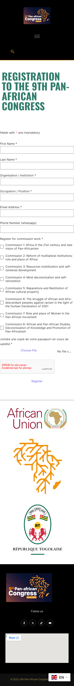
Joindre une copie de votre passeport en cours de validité (34, 341)
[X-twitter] (32, 623)
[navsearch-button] (12, 51)
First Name (8, 143)
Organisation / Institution (18, 175)
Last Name (8, 159)
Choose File (29, 350)
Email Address (11, 207)
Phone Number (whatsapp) (18, 223)
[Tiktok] (41, 623)
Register (37, 381)
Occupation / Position (16, 191)
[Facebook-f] (24, 623)
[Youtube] (50, 623)
